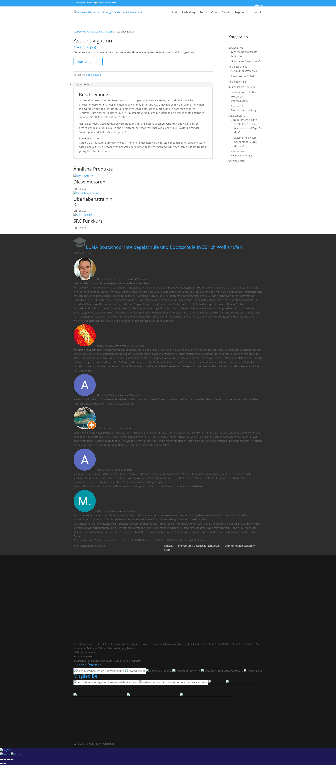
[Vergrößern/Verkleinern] (1, 759)
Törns (203, 12)
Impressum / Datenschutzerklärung (199, 545)
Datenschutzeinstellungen (240, 545)
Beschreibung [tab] (85, 84)
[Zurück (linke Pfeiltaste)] (1, 763)
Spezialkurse (106, 31)
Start (174, 12)
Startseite (79, 31)
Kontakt (257, 12)
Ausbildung (188, 12)
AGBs (167, 549)
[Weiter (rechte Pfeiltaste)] (5, 763)
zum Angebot (88, 61)
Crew (214, 12)
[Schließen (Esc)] (11, 759)
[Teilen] (8, 759)
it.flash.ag (108, 743)
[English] (5, 754)
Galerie (226, 12)
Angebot (240, 12)
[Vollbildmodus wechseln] (5, 759)
